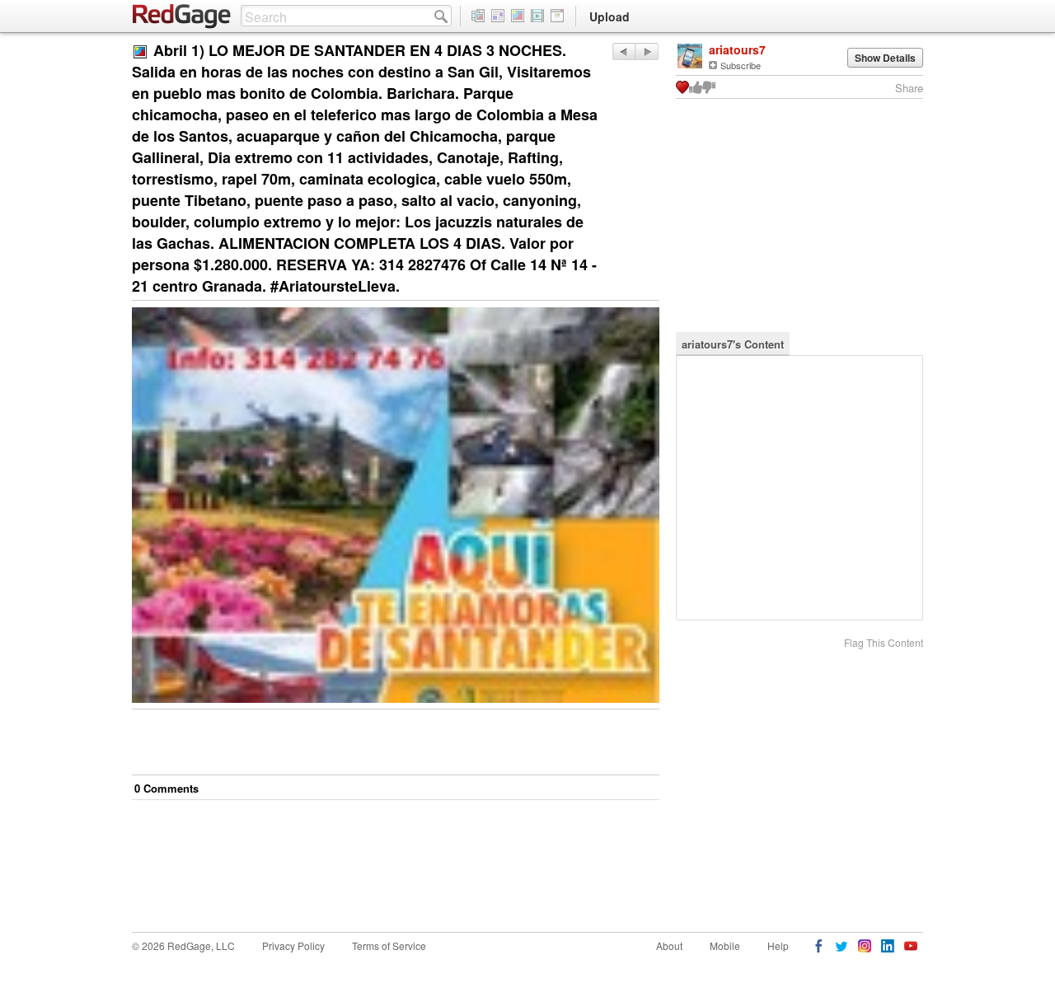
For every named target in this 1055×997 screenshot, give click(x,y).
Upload (609, 16)
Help (778, 945)
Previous (647, 51)
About (669, 945)
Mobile (725, 945)
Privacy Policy (293, 945)
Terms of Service (389, 945)
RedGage (182, 16)
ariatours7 (737, 49)
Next (623, 51)
